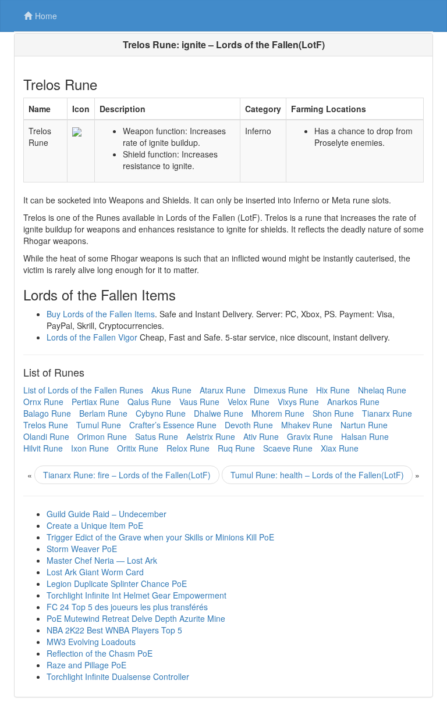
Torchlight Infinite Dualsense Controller (118, 676)
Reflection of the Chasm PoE (99, 653)
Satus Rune (156, 436)
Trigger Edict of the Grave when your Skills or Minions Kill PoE (160, 537)
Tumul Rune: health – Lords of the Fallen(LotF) (317, 475)
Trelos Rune (45, 425)
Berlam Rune (103, 413)
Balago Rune (47, 413)
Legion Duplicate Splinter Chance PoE (117, 583)
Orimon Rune (102, 436)
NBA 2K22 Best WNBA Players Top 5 (114, 630)
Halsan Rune (365, 436)
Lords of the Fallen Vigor (92, 337)
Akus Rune (171, 390)
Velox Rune (248, 401)
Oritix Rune (137, 448)
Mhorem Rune (277, 413)
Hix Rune (333, 390)
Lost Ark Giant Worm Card (95, 572)
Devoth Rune (249, 425)
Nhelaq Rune (382, 390)
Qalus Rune (149, 401)
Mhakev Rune (306, 425)
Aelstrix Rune (210, 436)
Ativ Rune (261, 436)
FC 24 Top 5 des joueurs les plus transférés (127, 607)
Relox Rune (188, 448)
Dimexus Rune (281, 390)
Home (46, 16)
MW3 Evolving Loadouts (91, 641)
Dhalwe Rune (218, 413)
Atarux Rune (223, 390)
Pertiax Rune (95, 401)
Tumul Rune (98, 425)
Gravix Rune (310, 436)
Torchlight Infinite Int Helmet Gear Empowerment (136, 595)
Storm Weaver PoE (82, 548)
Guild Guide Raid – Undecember (106, 514)
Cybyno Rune (161, 413)
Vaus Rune (199, 401)
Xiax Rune (340, 448)
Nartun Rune (364, 425)
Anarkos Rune (353, 401)
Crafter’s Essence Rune (173, 425)
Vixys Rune (298, 401)
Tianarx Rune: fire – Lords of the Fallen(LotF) (127, 475)
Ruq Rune (236, 448)
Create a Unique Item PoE (95, 525)
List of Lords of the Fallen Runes (83, 390)
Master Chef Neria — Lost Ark (102, 560)
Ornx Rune (43, 401)
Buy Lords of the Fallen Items (101, 314)
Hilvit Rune (43, 448)
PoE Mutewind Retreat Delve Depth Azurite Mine (136, 618)
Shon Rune (333, 413)
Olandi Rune (46, 436)
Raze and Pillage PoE (86, 665)
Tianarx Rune (387, 413)
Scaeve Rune (288, 448)
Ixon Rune (90, 448)
